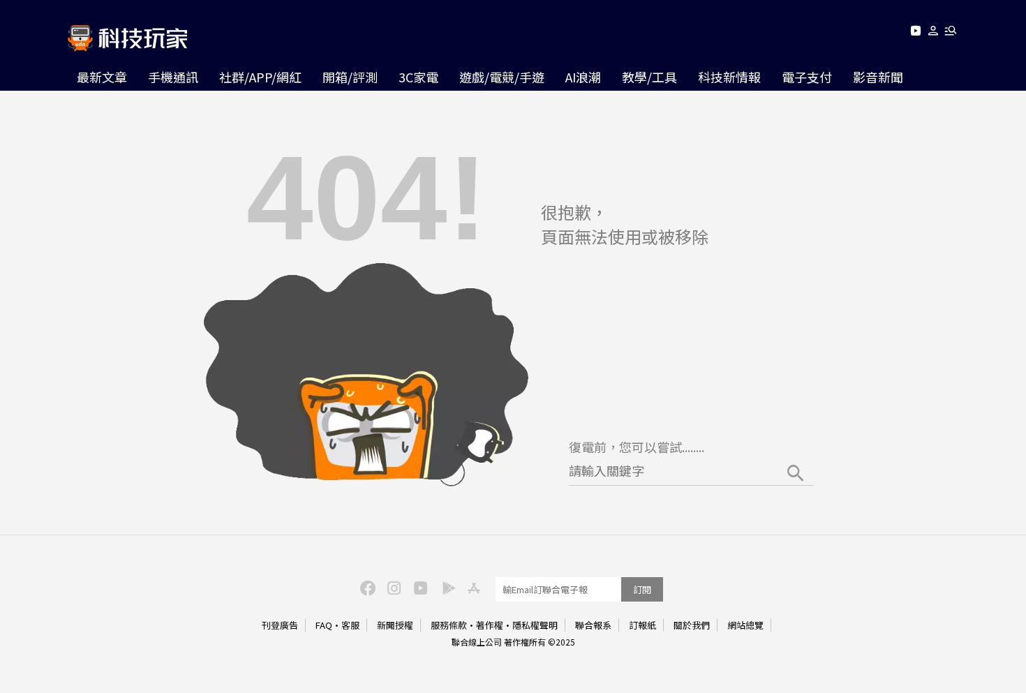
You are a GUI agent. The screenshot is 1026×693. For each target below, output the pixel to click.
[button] (933, 33)
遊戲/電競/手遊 (501, 77)
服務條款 (449, 625)
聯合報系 (593, 625)
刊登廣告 (280, 625)
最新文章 (102, 77)
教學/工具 (649, 77)
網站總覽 (745, 625)
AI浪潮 (583, 77)
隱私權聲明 (535, 625)
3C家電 (418, 77)
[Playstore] (445, 587)
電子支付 (807, 77)
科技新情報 (729, 77)
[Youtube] (915, 33)
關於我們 (692, 625)
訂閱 (642, 589)
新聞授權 (395, 625)
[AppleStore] (472, 587)
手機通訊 (173, 77)
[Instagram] (392, 587)
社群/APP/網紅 (260, 77)
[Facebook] (366, 587)
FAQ (323, 625)
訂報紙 (642, 625)
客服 (350, 625)
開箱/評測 (350, 77)
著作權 (489, 625)
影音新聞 (878, 77)
